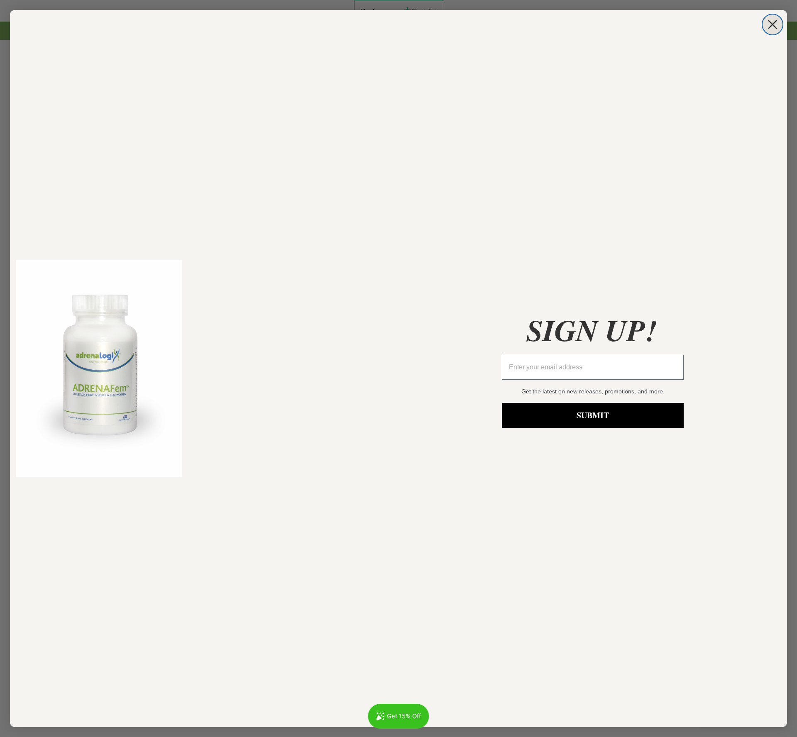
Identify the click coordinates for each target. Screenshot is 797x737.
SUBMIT (593, 415)
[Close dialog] (772, 24)
